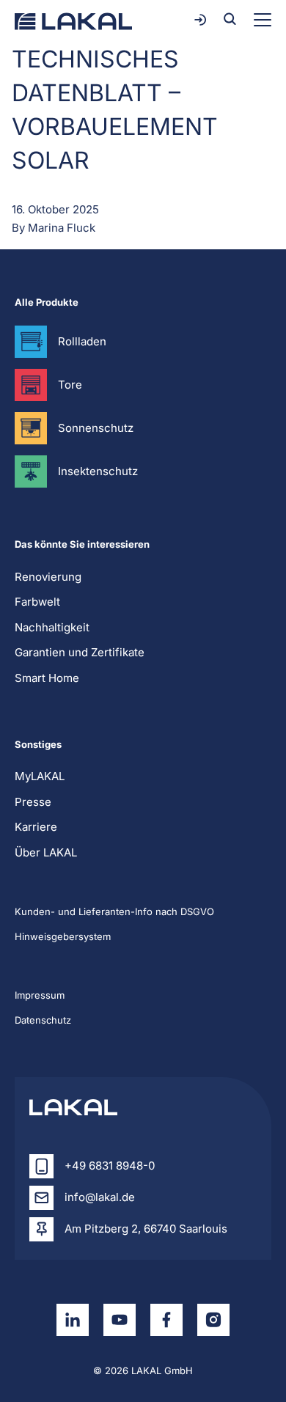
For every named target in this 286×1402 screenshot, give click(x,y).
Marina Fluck (61, 228)
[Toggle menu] (262, 19)
